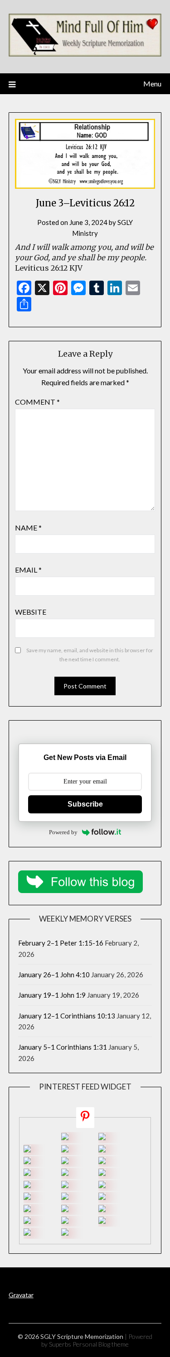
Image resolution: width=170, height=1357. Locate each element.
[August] (64, 1161)
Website (30, 611)
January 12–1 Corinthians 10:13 (66, 1016)
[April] (27, 1209)
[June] (102, 1173)
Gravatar (21, 1295)
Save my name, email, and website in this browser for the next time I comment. (89, 655)
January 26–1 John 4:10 (54, 974)
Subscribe (85, 804)
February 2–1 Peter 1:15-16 (60, 943)
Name (28, 527)
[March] (64, 1221)
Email (28, 569)
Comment (37, 401)
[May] (27, 1197)
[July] (27, 1173)
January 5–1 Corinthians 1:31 (62, 1047)
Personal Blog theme (101, 1344)
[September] (102, 1137)
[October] (64, 1137)
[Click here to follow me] (85, 1117)
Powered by (63, 832)
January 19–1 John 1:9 (52, 995)
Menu (152, 83)
